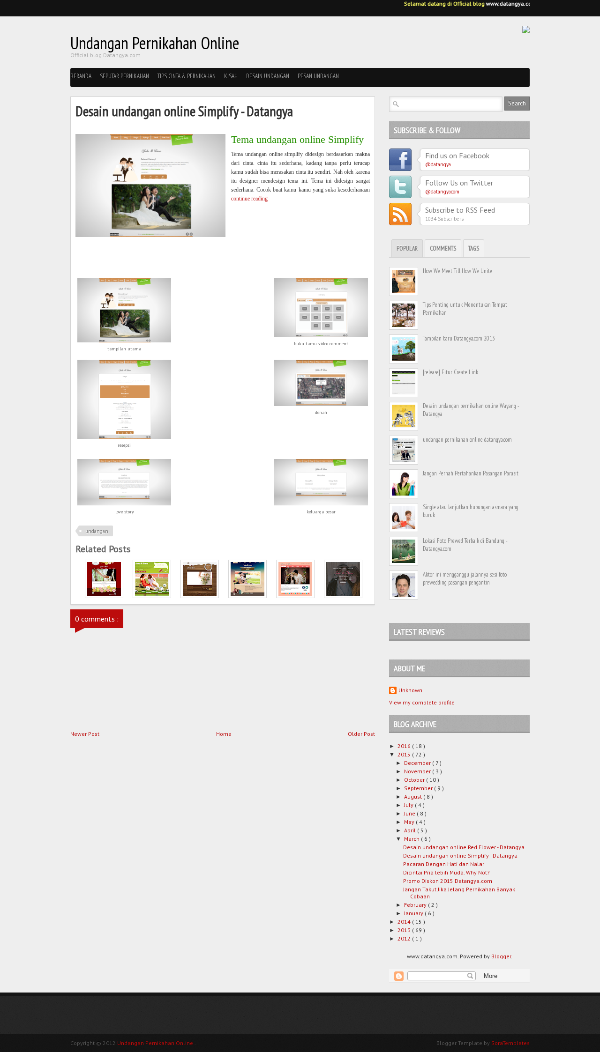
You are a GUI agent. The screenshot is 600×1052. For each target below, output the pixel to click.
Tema (242, 139)
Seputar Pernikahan (124, 76)
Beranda (80, 76)
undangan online (289, 139)
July (409, 804)
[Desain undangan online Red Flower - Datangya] (104, 596)
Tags (473, 248)
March (412, 838)
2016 (405, 745)
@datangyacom (442, 191)
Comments (443, 248)
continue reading (249, 198)
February (416, 904)
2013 (405, 929)
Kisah (231, 76)
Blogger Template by (483, 1042)
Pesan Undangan (318, 76)
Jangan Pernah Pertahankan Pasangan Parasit (470, 473)
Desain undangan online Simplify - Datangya (460, 855)
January (414, 913)
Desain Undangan (267, 76)
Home (224, 733)
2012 (405, 938)
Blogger (501, 956)
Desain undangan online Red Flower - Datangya (464, 847)
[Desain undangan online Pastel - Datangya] (295, 596)
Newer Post (84, 733)
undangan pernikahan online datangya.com (467, 440)
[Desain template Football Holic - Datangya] (152, 596)
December (418, 762)
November (418, 771)
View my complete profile (422, 702)
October (415, 779)
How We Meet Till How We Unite (457, 271)
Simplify (346, 139)
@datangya (438, 164)
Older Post (361, 733)
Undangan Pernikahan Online (155, 43)
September (419, 788)
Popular (407, 248)
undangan (96, 531)
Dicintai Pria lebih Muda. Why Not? (446, 872)
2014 (405, 921)
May (410, 821)
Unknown (410, 690)
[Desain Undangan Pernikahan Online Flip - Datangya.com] (343, 596)
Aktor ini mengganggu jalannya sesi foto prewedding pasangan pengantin (465, 578)
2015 (405, 754)
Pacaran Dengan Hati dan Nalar (443, 863)
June (410, 813)
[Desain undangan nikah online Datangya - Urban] (247, 596)
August (413, 796)
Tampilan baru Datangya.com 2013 (459, 338)
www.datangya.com (505, 3)
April (410, 830)
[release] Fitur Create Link (450, 372)
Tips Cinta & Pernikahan (187, 76)
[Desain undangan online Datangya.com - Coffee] (199, 596)
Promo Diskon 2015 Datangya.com (447, 880)
